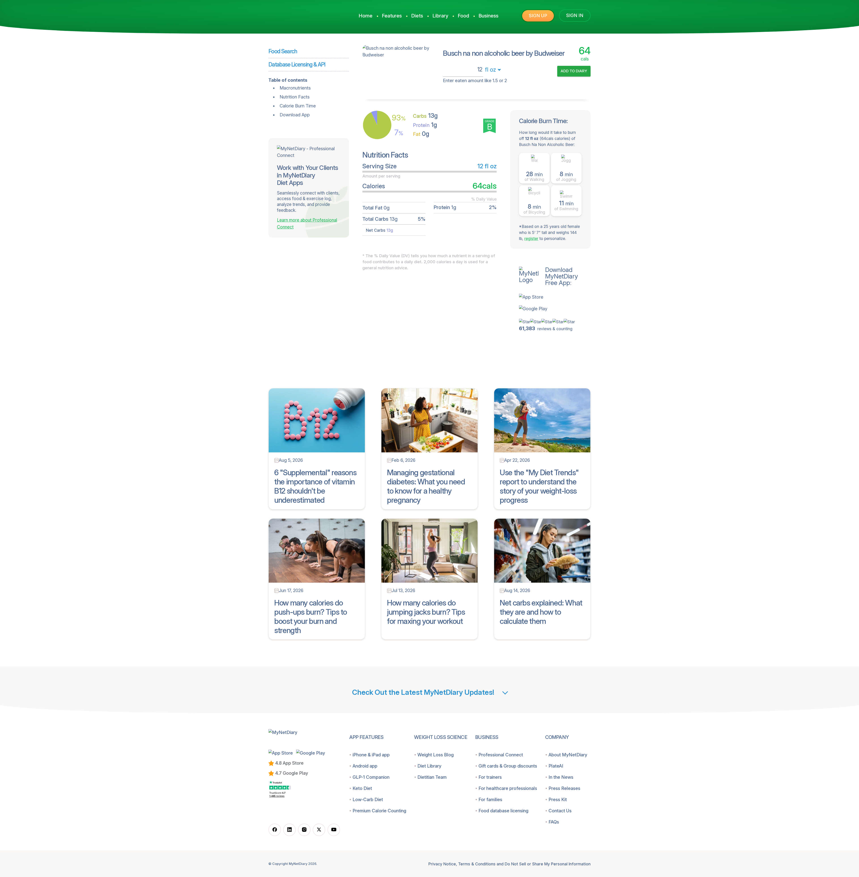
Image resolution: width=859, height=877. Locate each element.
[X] (319, 830)
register (531, 238)
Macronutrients (295, 88)
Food (463, 16)
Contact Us (560, 810)
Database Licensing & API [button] (296, 64)
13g (425, 115)
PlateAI (556, 766)
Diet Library (429, 766)
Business (488, 16)
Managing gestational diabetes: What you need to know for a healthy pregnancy (426, 486)
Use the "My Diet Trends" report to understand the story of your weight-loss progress (539, 486)
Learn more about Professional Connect (307, 224)
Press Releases (564, 788)
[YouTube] (333, 830)
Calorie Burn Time (298, 106)
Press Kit (558, 799)
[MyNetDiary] (302, 13)
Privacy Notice (442, 864)
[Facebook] (274, 830)
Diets (417, 16)
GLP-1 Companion (371, 777)
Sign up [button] (538, 15)
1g (425, 124)
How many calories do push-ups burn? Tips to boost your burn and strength (310, 616)
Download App (295, 115)
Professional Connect (500, 754)
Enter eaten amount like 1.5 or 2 (475, 80)
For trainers (490, 777)
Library (440, 16)
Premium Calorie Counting (379, 810)
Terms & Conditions (476, 864)
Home (365, 16)
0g (421, 133)
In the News (561, 777)
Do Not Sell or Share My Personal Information (548, 864)
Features (392, 16)
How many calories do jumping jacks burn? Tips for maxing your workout (426, 612)
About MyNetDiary (568, 754)
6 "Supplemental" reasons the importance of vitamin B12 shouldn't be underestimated (315, 486)
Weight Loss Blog (435, 754)
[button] (555, 297)
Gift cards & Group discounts (507, 766)
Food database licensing (503, 810)
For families (490, 799)
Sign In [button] (574, 15)
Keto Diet (362, 788)
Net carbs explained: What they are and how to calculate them (541, 612)
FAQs (554, 822)
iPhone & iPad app (371, 754)
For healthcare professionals (507, 788)
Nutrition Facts (295, 97)
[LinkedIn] (289, 830)
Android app (365, 766)
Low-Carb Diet (368, 799)
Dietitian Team (432, 777)
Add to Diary (574, 71)
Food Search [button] (282, 51)
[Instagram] (304, 830)
